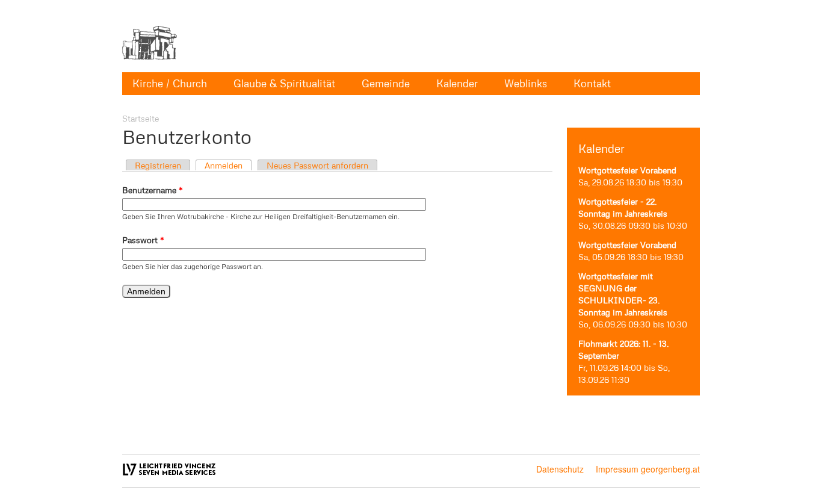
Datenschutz (560, 469)
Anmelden (224, 165)
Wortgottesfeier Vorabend (627, 170)
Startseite (140, 118)
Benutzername (152, 190)
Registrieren (158, 165)
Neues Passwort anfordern (317, 165)
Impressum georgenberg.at (648, 469)
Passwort (143, 240)
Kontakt (592, 83)
